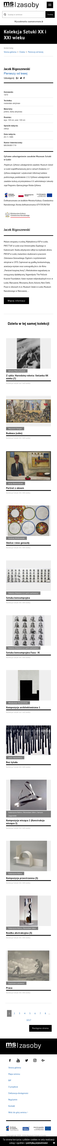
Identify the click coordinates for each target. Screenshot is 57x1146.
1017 (28, 1020)
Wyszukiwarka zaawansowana (28, 21)
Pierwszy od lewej (35, 52)
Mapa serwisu (14, 1074)
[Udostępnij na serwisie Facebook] (24, 77)
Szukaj (50, 14)
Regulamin (12, 1099)
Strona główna (10, 52)
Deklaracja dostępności (18, 1093)
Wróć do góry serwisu (18, 1112)
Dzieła (22, 52)
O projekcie (13, 1087)
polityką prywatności (37, 1142)
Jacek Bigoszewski (17, 69)
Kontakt (11, 1106)
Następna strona (40, 1028)
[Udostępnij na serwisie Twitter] (21, 77)
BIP (9, 1080)
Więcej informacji (16, 300)
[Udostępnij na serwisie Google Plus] (17, 77)
